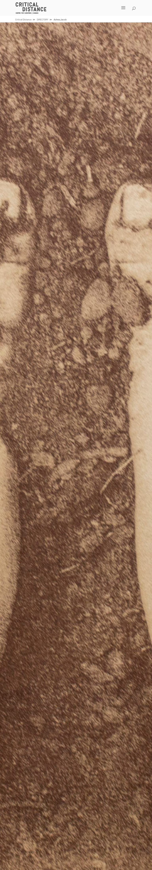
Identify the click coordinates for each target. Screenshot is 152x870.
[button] (70, 10)
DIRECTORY (42, 19)
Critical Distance (23, 19)
